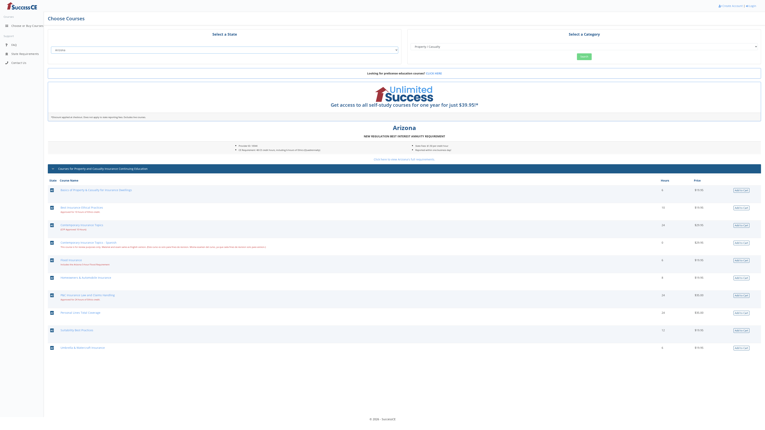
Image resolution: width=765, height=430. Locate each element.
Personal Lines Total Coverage (80, 313)
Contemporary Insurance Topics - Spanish (89, 242)
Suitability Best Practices (77, 330)
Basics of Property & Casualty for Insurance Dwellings (96, 190)
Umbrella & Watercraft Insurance (83, 348)
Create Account (732, 6)
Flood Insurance (71, 260)
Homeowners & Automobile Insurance (86, 278)
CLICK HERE (434, 73)
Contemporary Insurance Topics (82, 225)
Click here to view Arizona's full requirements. (404, 159)
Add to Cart (741, 190)
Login (752, 6)
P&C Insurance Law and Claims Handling (88, 295)
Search (584, 56)
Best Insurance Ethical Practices (82, 207)
